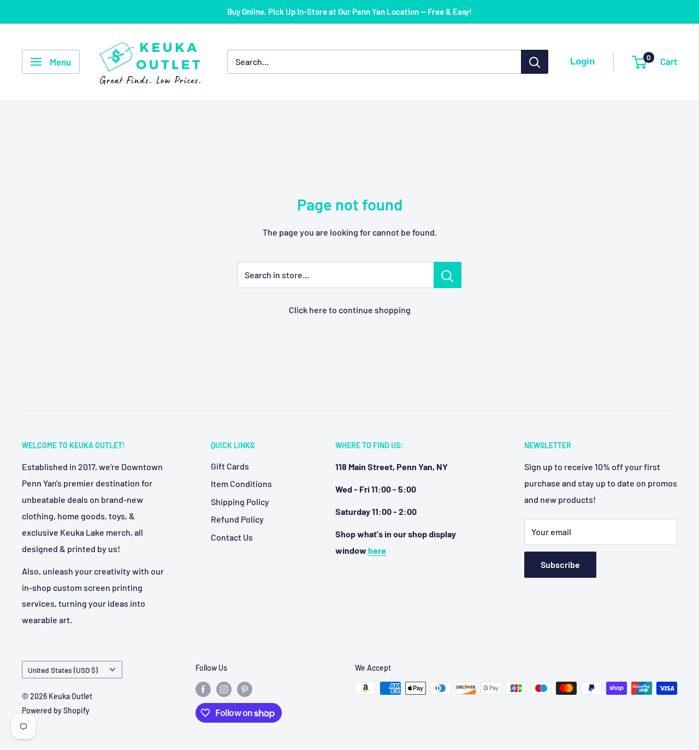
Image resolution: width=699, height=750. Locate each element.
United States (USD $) (63, 670)
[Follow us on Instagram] (224, 689)
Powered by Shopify (56, 710)
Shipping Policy (240, 501)
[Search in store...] (447, 275)
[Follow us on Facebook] (203, 689)
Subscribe (560, 564)
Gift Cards (230, 466)
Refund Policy (237, 519)
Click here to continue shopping (350, 309)
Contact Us (232, 537)
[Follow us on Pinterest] (244, 689)
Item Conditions (241, 483)
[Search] (534, 62)
